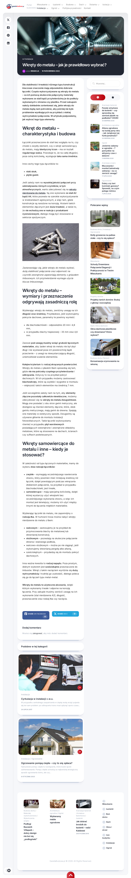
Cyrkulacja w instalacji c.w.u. (37, 699)
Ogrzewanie (36, 759)
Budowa (69, 4)
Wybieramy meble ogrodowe (55, 819)
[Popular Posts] (112, 97)
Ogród (54, 8)
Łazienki (57, 4)
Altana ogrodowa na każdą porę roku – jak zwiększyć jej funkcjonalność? (111, 132)
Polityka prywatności (72, 8)
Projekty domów (96, 296)
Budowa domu (96, 229)
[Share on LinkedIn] (8, 43)
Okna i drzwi (107, 828)
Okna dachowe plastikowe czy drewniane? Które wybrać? (103, 332)
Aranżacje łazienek (109, 105)
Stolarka (93, 4)
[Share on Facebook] (8, 27)
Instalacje (41, 8)
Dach (81, 4)
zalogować (37, 633)
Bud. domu (106, 815)
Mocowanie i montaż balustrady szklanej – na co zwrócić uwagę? (110, 170)
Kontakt (87, 8)
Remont (106, 358)
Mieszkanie (42, 4)
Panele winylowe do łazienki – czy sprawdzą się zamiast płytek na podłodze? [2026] (110, 113)
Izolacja (105, 4)
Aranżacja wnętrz (109, 163)
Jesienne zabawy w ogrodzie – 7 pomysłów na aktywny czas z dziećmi (110, 151)
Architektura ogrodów (110, 125)
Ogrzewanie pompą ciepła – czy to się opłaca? (46, 763)
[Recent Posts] (97, 97)
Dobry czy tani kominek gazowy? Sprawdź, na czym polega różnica (110, 187)
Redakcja (32, 71)
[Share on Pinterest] (8, 35)
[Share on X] (8, 20)
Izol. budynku (106, 836)
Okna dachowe (102, 326)
